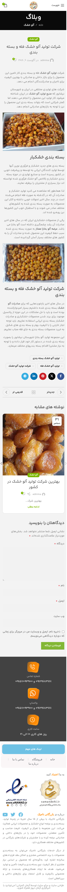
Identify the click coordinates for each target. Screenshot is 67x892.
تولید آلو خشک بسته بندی (46, 358)
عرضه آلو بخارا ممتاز (47, 229)
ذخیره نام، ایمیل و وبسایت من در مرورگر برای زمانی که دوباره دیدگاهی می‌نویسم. (33, 634)
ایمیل (60, 601)
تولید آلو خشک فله (50, 366)
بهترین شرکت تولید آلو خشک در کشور (33, 484)
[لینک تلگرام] (25, 376)
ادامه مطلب (33, 507)
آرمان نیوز (36, 888)
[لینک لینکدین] (34, 376)
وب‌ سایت (59, 616)
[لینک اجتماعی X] (51, 376)
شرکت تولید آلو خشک (20, 366)
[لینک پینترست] (42, 376)
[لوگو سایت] (33, 5)
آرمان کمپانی (23, 886)
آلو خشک (29, 25)
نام (61, 586)
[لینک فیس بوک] (60, 376)
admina (44, 60)
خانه (41, 25)
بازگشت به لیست (33, 392)
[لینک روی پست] (33, 444)
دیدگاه (59, 544)
